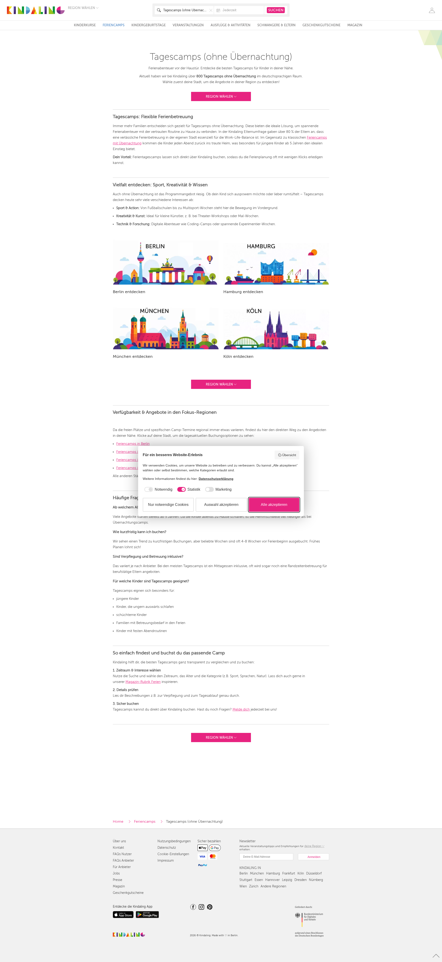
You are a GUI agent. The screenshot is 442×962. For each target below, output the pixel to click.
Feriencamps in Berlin (133, 444)
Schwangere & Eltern (276, 25)
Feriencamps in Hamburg (136, 460)
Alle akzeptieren (274, 505)
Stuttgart (245, 880)
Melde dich (241, 709)
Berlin (243, 873)
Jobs (116, 873)
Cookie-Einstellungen (173, 854)
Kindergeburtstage (148, 25)
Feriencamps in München (136, 452)
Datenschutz (166, 847)
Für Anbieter (122, 867)
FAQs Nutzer (122, 854)
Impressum (165, 860)
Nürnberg (316, 880)
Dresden (300, 880)
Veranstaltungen (188, 25)
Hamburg (273, 873)
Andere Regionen (273, 886)
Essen (259, 880)
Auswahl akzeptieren (221, 505)
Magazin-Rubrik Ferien (143, 682)
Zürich (253, 886)
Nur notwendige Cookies (168, 505)
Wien (243, 886)
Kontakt (118, 847)
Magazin (354, 25)
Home (118, 821)
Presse (117, 880)
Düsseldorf (314, 873)
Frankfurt (288, 873)
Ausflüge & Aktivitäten (230, 25)
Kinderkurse (85, 25)
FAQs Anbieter (123, 860)
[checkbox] (157, 489)
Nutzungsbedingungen (174, 841)
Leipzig (287, 880)
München (257, 873)
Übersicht (289, 455)
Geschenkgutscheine (321, 25)
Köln (300, 873)
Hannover (272, 880)
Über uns (119, 841)
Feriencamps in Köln (132, 468)
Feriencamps (114, 25)
